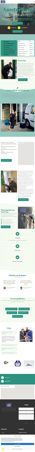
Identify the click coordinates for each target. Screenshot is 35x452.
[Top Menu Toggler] (33, 1)
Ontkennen (17, 446)
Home (3, 432)
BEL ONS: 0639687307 (17, 23)
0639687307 (7, 377)
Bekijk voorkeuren (17, 449)
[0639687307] (2, 377)
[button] (19, 218)
